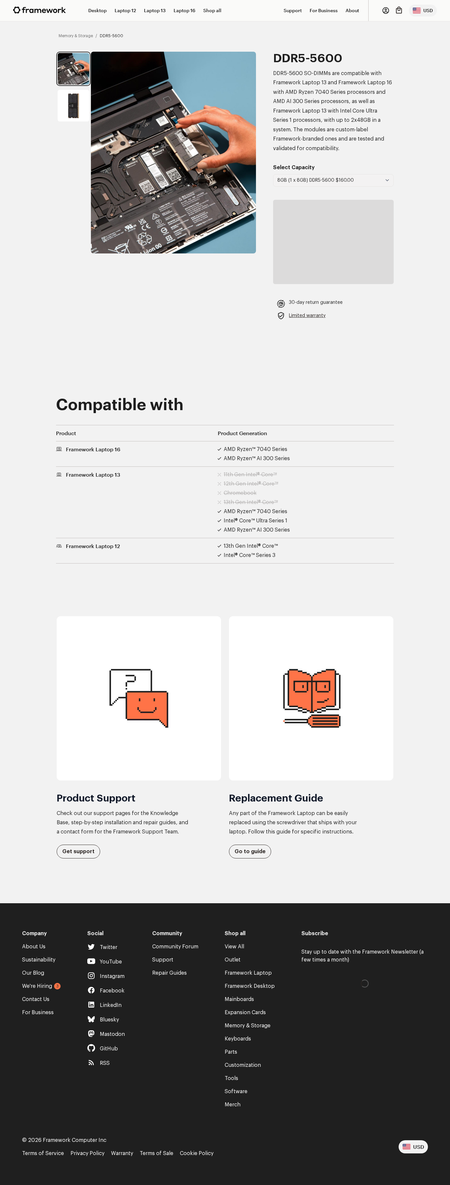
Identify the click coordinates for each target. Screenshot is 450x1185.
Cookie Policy (196, 1153)
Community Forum (175, 946)
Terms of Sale (156, 1153)
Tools (231, 1078)
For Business (324, 10)
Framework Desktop (250, 986)
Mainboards (239, 999)
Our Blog (33, 973)
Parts (231, 1052)
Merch (232, 1104)
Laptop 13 (155, 10)
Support (293, 10)
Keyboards (238, 1038)
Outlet (232, 959)
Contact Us (35, 999)
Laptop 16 (184, 10)
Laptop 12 (125, 10)
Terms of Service (43, 1153)
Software (236, 1091)
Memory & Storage (247, 1025)
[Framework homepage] (39, 10)
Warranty (122, 1153)
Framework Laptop (248, 973)
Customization (243, 1065)
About (352, 10)
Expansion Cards (245, 1012)
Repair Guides (169, 973)
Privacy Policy (87, 1153)
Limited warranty (307, 315)
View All (234, 946)
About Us (33, 946)
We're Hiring (37, 986)
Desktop (97, 10)
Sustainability (38, 959)
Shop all (212, 10)
